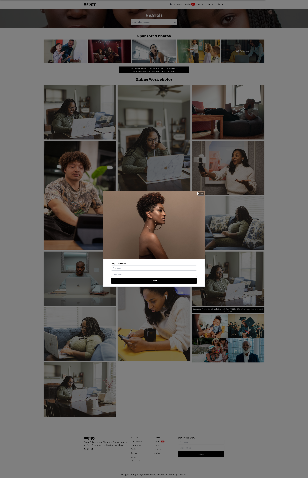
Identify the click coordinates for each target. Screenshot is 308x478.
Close (200, 193)
